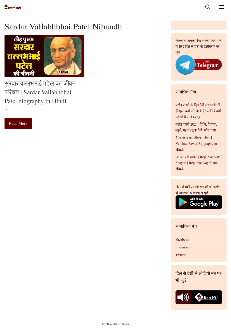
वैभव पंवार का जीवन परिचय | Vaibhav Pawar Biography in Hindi (196, 143)
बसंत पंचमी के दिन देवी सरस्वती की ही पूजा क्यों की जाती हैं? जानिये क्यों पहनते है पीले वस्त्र (198, 110)
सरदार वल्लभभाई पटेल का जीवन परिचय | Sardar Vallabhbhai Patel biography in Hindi (40, 92)
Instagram (182, 247)
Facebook (182, 239)
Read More (18, 123)
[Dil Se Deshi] (13, 7)
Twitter (180, 254)
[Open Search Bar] (208, 7)
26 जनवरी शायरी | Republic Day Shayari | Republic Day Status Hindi (198, 162)
